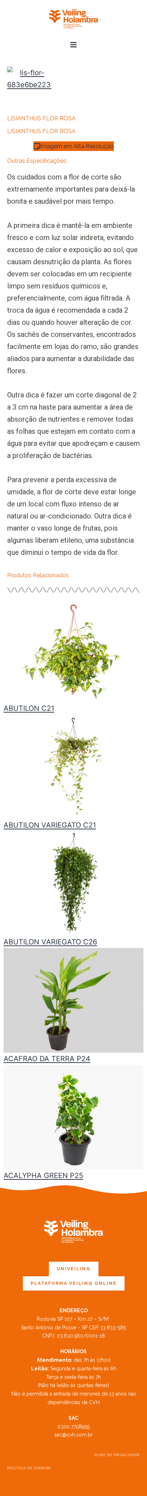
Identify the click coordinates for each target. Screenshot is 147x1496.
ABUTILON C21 (29, 708)
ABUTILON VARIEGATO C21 (50, 825)
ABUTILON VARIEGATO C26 (50, 942)
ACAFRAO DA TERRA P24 (47, 1058)
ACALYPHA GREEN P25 (43, 1175)
